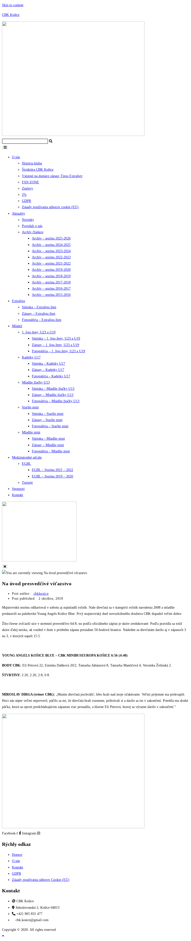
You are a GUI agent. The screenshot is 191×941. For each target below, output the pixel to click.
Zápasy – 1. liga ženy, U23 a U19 (55, 345)
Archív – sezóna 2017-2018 (51, 282)
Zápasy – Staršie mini (47, 420)
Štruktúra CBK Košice (37, 169)
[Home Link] (39, 560)
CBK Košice (10, 15)
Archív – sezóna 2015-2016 (51, 295)
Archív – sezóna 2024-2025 (51, 245)
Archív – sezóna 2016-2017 (51, 288)
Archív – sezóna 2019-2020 (51, 270)
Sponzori (18, 489)
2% (24, 194)
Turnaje (27, 482)
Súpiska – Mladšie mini (48, 438)
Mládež (17, 326)
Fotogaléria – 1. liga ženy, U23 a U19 (58, 351)
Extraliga (18, 301)
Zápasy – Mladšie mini (48, 445)
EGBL (26, 464)
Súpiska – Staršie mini (47, 414)
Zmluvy (27, 188)
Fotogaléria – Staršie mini (50, 426)
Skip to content (12, 5)
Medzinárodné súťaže (27, 457)
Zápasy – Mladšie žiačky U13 (52, 395)
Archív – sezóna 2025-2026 (51, 238)
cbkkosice (41, 593)
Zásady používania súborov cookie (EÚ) (50, 207)
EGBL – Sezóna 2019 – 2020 (52, 476)
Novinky (28, 220)
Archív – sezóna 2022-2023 (51, 257)
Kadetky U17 (31, 357)
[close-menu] (5, 566)
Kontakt (17, 495)
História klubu (32, 163)
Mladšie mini (31, 432)
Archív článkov (33, 232)
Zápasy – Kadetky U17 (48, 370)
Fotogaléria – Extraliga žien (41, 320)
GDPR (26, 201)
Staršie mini (30, 407)
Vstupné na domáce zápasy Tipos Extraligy (52, 176)
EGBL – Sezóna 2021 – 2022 (52, 470)
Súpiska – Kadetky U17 (48, 363)
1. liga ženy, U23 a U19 (38, 332)
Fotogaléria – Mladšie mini (51, 451)
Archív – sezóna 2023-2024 (51, 251)
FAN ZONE (30, 182)
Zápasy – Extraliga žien (38, 313)
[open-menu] (5, 147)
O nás (16, 157)
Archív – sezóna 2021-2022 (51, 263)
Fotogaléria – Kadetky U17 (51, 376)
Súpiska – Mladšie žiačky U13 (53, 389)
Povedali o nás (32, 226)
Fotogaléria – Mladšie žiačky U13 (55, 401)
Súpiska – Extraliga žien (39, 307)
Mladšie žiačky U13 (36, 382)
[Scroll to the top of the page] (3, 936)
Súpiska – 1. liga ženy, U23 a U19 (56, 338)
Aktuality (18, 213)
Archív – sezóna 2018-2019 (51, 276)
